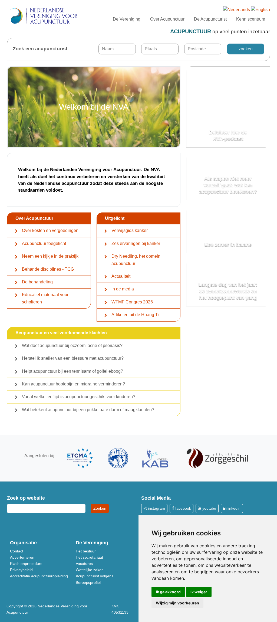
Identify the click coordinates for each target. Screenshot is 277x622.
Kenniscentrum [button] (250, 19)
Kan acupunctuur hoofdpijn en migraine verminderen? (73, 384)
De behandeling (37, 282)
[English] (260, 10)
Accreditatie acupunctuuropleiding (39, 576)
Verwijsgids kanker (129, 230)
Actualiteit (120, 276)
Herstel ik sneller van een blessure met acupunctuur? (73, 358)
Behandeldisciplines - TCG (48, 269)
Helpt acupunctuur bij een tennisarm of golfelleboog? (72, 371)
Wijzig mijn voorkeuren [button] (177, 603)
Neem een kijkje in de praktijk (50, 256)
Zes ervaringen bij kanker (135, 243)
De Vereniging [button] (126, 19)
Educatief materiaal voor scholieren (45, 298)
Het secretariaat (89, 557)
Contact (16, 551)
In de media (122, 289)
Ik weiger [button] (198, 592)
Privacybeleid (21, 570)
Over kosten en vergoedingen (50, 230)
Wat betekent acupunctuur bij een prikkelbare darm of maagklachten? (88, 409)
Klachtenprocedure (26, 563)
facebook (182, 508)
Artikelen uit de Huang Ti (135, 314)
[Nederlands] (236, 10)
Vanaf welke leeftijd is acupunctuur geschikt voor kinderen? (78, 396)
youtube (208, 508)
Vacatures (84, 563)
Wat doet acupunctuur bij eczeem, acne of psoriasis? (72, 345)
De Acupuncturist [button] (210, 19)
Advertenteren (22, 557)
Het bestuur (86, 551)
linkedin (233, 508)
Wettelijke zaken (90, 570)
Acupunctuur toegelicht (44, 243)
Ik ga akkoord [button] (168, 592)
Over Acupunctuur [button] (167, 19)
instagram (156, 508)
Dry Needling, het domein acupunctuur (135, 260)
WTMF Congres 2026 (132, 302)
